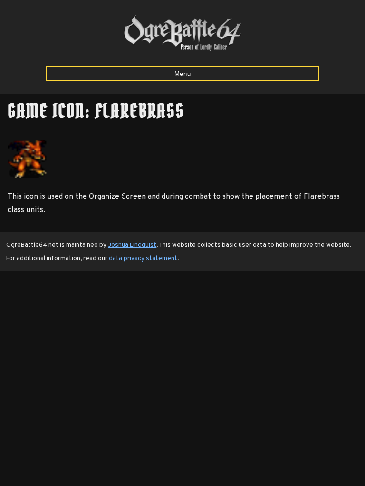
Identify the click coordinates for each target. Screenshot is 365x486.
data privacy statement (143, 258)
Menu (182, 73)
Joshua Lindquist (132, 245)
